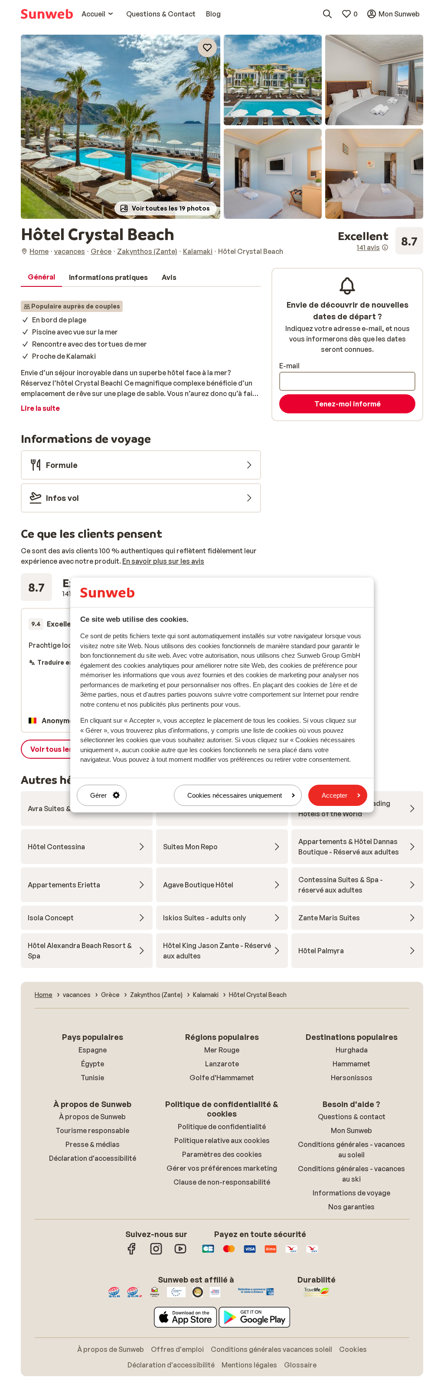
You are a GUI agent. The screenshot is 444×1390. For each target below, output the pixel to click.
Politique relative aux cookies (222, 1140)
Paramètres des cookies (222, 1154)
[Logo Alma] (271, 1253)
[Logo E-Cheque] (312, 1253)
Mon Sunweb (351, 1130)
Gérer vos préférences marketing (221, 1168)
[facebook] (132, 1253)
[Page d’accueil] (47, 14)
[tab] (41, 277)
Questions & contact (351, 1116)
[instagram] (156, 1253)
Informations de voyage (351, 1193)
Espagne (92, 1050)
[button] (120, 127)
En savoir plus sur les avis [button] (163, 561)
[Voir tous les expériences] (380, 241)
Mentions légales (249, 1365)
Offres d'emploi (177, 1349)
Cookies (353, 1349)
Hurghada (352, 1050)
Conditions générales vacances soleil (271, 1349)
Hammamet (351, 1063)
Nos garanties (351, 1206)
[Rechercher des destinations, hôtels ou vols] (327, 14)
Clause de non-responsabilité (221, 1182)
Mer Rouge (221, 1050)
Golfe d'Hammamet (221, 1077)
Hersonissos (351, 1077)
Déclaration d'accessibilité (92, 1158)
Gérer (98, 795)
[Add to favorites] (207, 47)
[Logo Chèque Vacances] (291, 1253)
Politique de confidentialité (222, 1126)
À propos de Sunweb (92, 1116)
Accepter (334, 795)
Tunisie (92, 1077)
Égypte (92, 1063)
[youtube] (180, 1253)
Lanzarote (222, 1063)
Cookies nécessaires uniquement (234, 795)
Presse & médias (92, 1144)
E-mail (289, 365)
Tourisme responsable (92, 1130)
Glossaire (300, 1365)
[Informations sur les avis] (385, 247)
